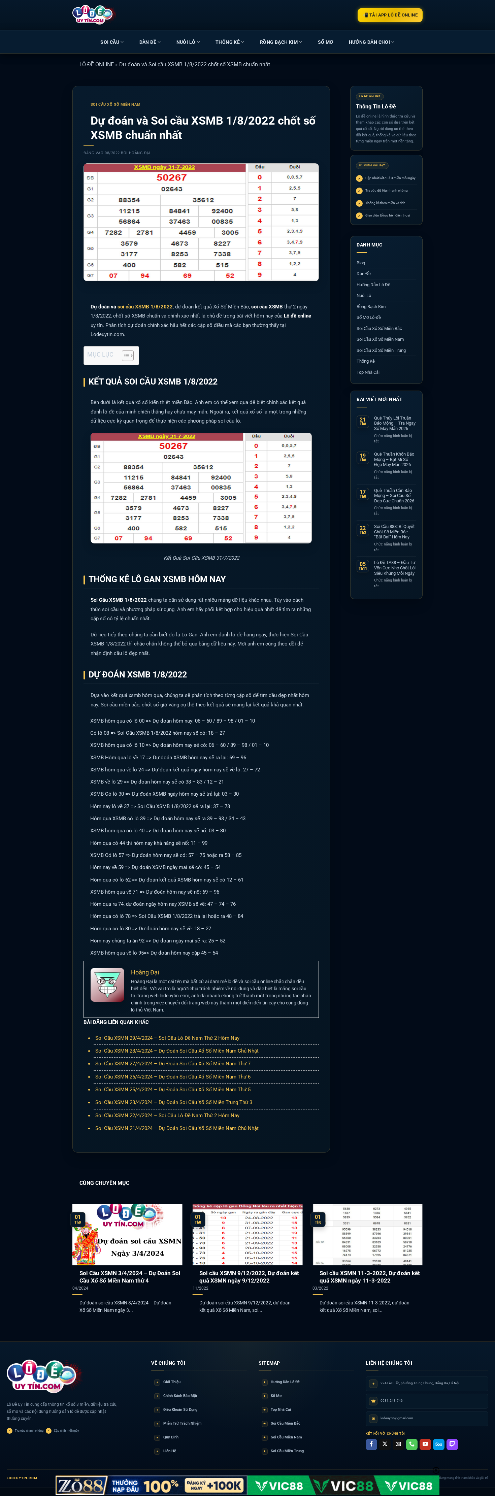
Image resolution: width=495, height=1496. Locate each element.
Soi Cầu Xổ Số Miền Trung (381, 350)
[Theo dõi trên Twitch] (452, 1444)
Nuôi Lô (186, 42)
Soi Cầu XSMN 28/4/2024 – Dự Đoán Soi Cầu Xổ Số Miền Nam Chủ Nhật (177, 1051)
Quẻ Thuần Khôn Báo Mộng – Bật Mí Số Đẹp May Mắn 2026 (394, 459)
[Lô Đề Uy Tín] (45, 1377)
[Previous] (83, 1250)
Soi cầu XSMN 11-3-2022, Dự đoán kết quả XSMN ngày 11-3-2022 (370, 1277)
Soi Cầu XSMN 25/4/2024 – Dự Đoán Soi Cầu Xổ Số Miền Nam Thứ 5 (173, 1090)
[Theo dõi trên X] (385, 1444)
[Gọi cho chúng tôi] (412, 1444)
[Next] (412, 1250)
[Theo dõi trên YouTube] (425, 1444)
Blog (361, 262)
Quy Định (167, 1437)
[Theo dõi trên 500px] (438, 1444)
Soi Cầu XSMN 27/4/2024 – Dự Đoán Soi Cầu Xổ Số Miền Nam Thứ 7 (173, 1064)
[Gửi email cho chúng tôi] (398, 1444)
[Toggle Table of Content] (124, 355)
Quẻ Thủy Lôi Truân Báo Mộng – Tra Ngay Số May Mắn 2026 (395, 423)
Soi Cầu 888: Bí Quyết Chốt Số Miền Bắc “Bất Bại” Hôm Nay (394, 531)
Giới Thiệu (168, 1382)
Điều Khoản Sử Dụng (177, 1409)
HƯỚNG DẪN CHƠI (369, 42)
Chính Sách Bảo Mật (177, 1396)
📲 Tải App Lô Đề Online (390, 15)
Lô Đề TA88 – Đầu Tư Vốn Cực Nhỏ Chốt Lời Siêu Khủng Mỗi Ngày (395, 567)
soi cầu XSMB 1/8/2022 (145, 307)
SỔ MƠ (325, 42)
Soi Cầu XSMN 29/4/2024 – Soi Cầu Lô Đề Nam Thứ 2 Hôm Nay (167, 1038)
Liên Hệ (166, 1451)
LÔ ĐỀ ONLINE (96, 64)
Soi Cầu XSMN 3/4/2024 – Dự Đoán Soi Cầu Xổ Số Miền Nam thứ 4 (129, 1277)
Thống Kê (228, 42)
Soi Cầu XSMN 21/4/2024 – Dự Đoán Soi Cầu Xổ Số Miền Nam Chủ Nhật (177, 1128)
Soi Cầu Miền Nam (282, 1437)
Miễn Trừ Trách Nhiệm (179, 1423)
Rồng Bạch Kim (279, 42)
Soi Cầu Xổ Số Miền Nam (115, 104)
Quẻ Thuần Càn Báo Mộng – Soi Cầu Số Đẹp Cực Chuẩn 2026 (394, 495)
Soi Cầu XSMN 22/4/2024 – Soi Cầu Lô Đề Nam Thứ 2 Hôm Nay (167, 1115)
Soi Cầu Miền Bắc (281, 1423)
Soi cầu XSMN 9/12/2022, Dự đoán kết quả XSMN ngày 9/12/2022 (249, 1277)
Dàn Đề (147, 42)
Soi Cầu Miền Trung (283, 1451)
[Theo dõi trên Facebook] (371, 1444)
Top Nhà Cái (368, 372)
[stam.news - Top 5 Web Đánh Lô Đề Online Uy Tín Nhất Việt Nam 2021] (94, 14)
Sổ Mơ (272, 1396)
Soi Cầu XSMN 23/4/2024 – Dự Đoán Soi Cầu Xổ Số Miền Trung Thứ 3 (173, 1102)
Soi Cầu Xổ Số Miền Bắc (379, 328)
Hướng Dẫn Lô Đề (373, 284)
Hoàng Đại (140, 153)
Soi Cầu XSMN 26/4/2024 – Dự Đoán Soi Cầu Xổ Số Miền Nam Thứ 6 (173, 1077)
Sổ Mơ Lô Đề (369, 317)
